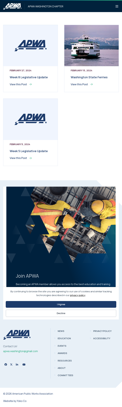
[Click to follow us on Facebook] (5, 364)
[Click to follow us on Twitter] (11, 364)
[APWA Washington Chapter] (12, 6)
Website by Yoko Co (15, 401)
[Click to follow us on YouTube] (24, 364)
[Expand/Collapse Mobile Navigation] (116, 6)
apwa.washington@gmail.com (20, 351)
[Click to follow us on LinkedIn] (17, 364)
